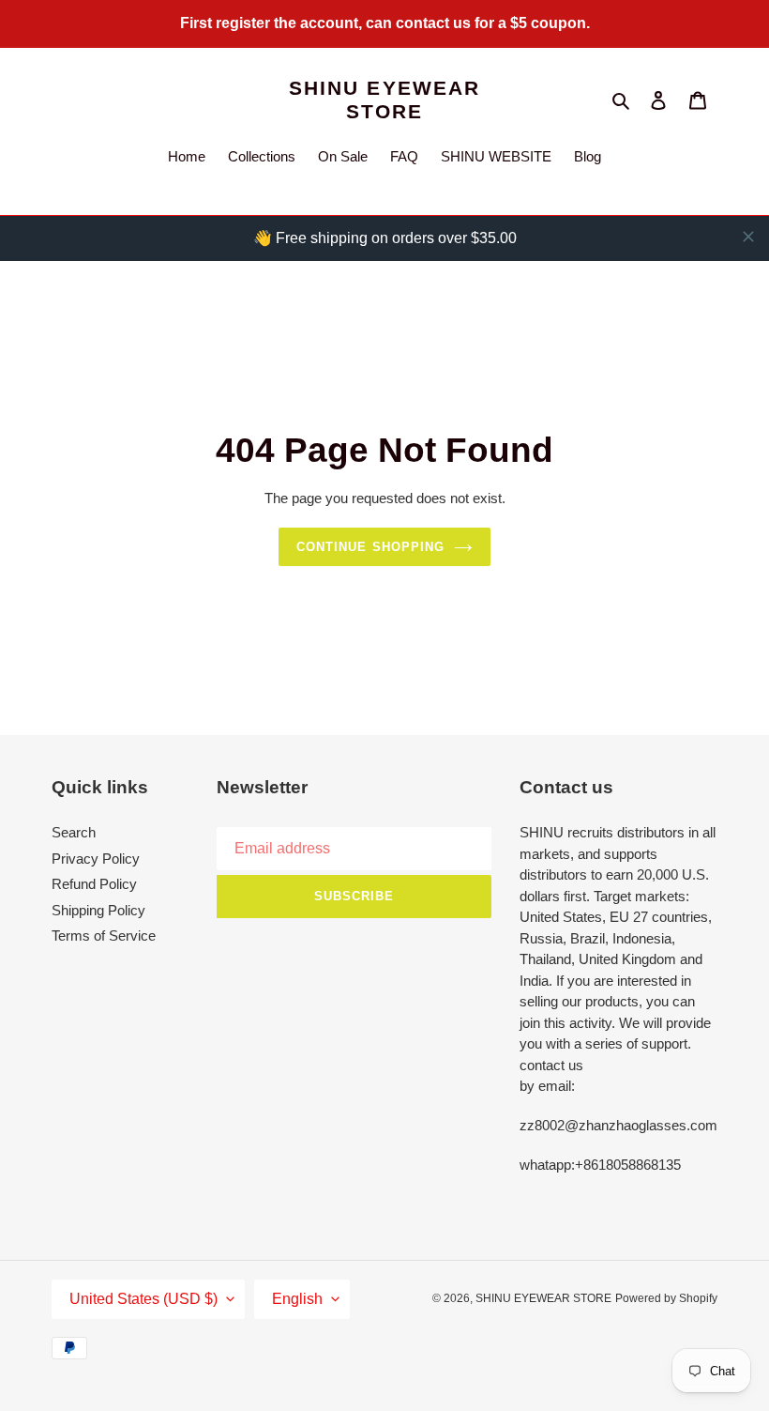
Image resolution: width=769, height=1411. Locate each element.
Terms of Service (104, 935)
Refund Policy (94, 884)
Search (74, 832)
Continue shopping (370, 547)
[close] (748, 236)
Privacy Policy (96, 859)
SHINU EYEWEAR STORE (384, 99)
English (297, 1299)
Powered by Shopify (666, 1298)
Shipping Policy (98, 910)
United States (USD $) (143, 1299)
